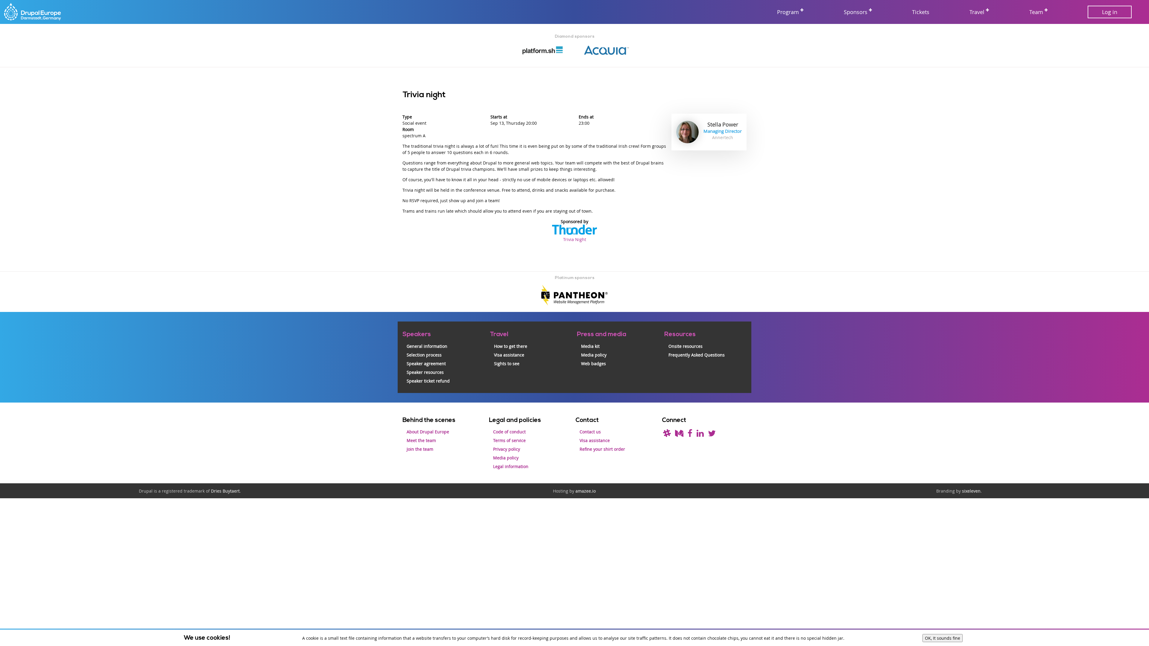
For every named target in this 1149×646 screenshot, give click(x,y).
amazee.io (585, 491)
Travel (976, 12)
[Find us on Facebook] (690, 435)
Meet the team (421, 440)
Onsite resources (685, 346)
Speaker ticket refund (428, 381)
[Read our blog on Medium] (679, 435)
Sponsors (855, 12)
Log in (1109, 12)
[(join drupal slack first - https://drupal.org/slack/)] (667, 435)
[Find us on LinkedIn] (700, 435)
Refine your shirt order (602, 449)
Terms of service (509, 440)
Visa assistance (509, 355)
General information (427, 346)
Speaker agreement (426, 363)
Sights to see (506, 363)
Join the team (420, 449)
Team (1036, 12)
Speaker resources (425, 372)
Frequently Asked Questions (696, 355)
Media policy (594, 355)
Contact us (590, 432)
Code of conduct (509, 432)
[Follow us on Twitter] (712, 435)
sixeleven (971, 491)
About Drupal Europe (428, 432)
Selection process (424, 355)
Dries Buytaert (225, 491)
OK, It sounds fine (942, 638)
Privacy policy (506, 449)
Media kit (590, 346)
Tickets (920, 12)
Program (788, 12)
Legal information (510, 466)
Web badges (593, 363)
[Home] (33, 12)
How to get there (510, 346)
